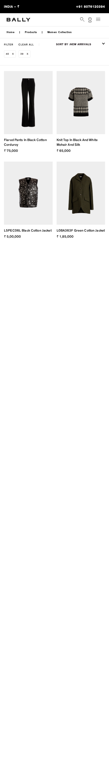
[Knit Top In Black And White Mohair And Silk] (81, 102)
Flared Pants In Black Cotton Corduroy (25, 142)
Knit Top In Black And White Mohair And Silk (77, 142)
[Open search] (82, 19)
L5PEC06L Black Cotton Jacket (28, 230)
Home (11, 32)
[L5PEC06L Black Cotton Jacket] (28, 193)
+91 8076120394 (90, 6)
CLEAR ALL (26, 44)
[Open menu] (100, 21)
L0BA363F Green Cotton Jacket (81, 230)
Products (31, 32)
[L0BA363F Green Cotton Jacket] (81, 193)
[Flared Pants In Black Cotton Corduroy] (28, 102)
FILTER (8, 44)
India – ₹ (12, 6)
